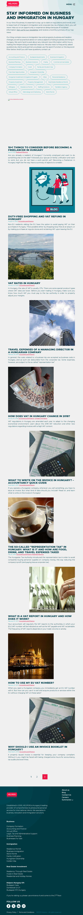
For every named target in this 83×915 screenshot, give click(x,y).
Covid (30, 67)
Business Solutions (32, 62)
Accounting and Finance (17, 57)
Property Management (35, 82)
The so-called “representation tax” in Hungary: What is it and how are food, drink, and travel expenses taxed (37, 549)
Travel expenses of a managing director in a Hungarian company (40, 351)
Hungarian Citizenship (37, 72)
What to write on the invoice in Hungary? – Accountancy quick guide (41, 481)
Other (45, 77)
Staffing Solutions (43, 87)
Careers (65, 797)
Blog (64, 792)
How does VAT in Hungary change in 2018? (39, 416)
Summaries (66, 800)
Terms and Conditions (26, 912)
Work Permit (50, 92)
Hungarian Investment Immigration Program (23, 77)
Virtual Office (13, 92)
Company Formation (15, 67)
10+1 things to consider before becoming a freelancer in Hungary (40, 148)
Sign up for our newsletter (27, 30)
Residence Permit (26, 87)
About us (65, 790)
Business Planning (14, 62)
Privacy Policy (11, 912)
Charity (45, 62)
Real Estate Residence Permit (58, 82)
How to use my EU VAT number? (31, 682)
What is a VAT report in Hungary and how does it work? (40, 617)
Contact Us (66, 795)
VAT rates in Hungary (24, 283)
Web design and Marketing (32, 92)
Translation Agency (61, 87)
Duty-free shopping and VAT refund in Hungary (37, 218)
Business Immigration (57, 57)
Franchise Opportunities (16, 72)
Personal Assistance (58, 77)
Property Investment (15, 82)
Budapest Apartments (37, 57)
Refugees (12, 87)
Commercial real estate (61, 62)
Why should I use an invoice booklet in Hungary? (37, 748)
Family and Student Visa (45, 67)
